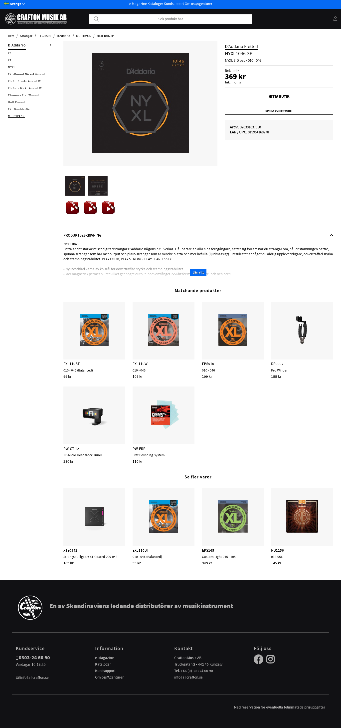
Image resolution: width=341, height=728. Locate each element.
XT (9, 60)
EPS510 (208, 363)
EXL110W (140, 363)
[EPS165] (233, 531)
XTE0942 (70, 550)
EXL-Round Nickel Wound (26, 74)
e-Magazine (138, 3)
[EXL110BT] (94, 345)
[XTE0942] (94, 531)
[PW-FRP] (163, 429)
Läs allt (198, 272)
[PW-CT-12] (94, 429)
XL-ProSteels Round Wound (28, 81)
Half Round (16, 102)
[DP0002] (302, 345)
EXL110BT (71, 363)
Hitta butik (279, 96)
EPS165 (208, 550)
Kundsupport (174, 3)
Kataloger (155, 3)
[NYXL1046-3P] (140, 151)
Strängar (26, 36)
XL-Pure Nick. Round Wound (29, 88)
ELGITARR (44, 36)
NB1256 (277, 550)
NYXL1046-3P (105, 36)
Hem (11, 36)
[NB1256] (302, 531)
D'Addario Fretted (241, 46)
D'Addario (63, 36)
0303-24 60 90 (34, 657)
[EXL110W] (163, 345)
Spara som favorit (279, 111)
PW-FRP (139, 448)
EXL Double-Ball (20, 109)
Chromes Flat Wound (23, 95)
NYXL (11, 67)
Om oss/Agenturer (198, 3)
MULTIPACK (83, 36)
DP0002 (277, 363)
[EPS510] (232, 345)
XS (9, 53)
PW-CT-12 (71, 448)
